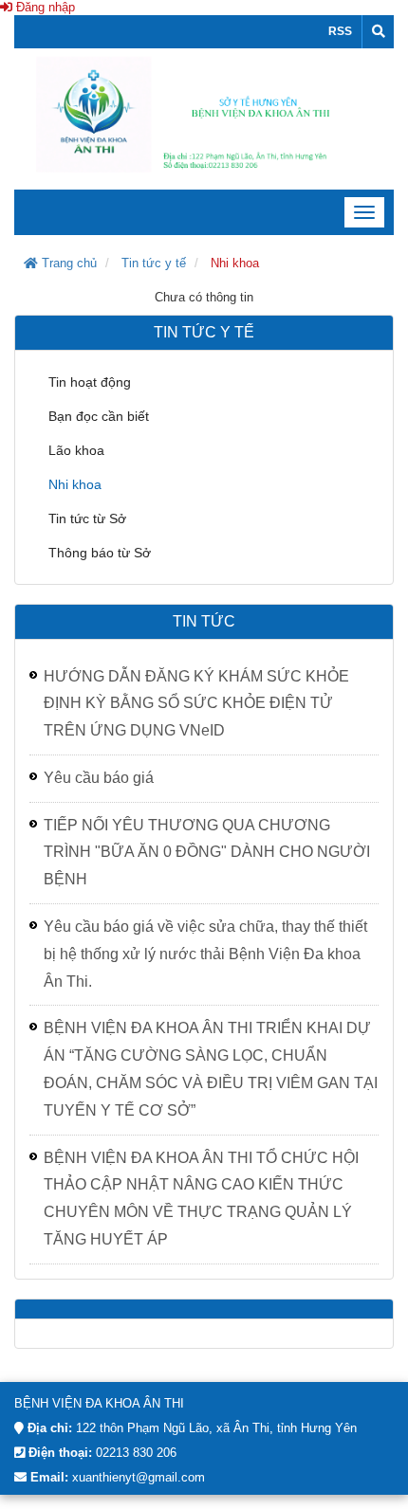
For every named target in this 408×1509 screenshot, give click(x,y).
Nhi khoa (235, 263)
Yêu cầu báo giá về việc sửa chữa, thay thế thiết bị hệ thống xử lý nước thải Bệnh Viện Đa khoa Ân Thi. (205, 954)
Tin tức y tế (153, 263)
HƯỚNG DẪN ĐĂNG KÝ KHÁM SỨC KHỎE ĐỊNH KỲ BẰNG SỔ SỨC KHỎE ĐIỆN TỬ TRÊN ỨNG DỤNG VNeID (196, 703)
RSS (340, 31)
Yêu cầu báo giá (99, 778)
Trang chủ (67, 263)
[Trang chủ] (204, 118)
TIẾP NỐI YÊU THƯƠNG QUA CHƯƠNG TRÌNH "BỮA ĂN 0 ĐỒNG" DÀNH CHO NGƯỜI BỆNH (207, 852)
